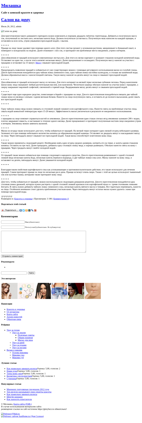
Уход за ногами (19, 347)
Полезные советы (26, 335)
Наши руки (12, 371)
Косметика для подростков (19, 376)
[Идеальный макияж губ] (93, 298)
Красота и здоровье (23, 199)
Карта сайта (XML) (22, 404)
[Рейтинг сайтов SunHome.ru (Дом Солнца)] (22, 416)
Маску (39, 63)
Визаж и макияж (14, 350)
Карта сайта (12, 314)
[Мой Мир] (29, 210)
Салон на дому (15, 19)
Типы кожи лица (15, 373)
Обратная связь (14, 319)
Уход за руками (19, 345)
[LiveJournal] (32, 210)
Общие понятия (25, 337)
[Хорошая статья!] (9, 196)
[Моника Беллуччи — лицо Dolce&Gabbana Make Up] (43, 298)
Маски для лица (25, 340)
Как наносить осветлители (19, 399)
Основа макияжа (20, 352)
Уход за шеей (18, 342)
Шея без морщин (15, 397)
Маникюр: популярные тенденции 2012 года (28, 389)
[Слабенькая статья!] (2, 196)
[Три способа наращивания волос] (10, 298)
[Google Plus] (35, 210)
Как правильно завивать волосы (22, 368)
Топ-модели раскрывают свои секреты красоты (29, 392)
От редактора (13, 312)
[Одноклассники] (26, 210)
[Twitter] (23, 210)
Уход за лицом (19, 332)
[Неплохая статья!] (7, 196)
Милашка (11, 5)
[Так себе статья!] (4, 196)
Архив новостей (14, 317)
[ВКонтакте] (20, 210)
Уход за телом (13, 330)
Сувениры (12, 378)
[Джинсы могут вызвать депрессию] (59, 298)
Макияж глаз (18, 355)
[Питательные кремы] (26, 298)
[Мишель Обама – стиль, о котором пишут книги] (76, 298)
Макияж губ (18, 357)
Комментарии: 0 (61, 199)
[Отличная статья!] (11, 196)
